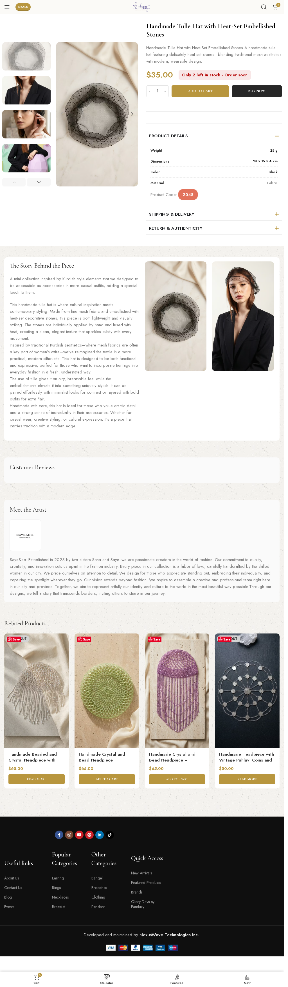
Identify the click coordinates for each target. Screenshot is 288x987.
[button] (62, 114)
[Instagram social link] (69, 835)
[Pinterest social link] (89, 835)
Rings (56, 887)
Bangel (97, 878)
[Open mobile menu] (7, 7)
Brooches (99, 887)
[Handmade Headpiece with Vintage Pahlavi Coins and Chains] (247, 690)
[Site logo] (142, 6)
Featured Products (146, 882)
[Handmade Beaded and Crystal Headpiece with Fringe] (36, 690)
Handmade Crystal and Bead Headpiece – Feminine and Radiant (172, 760)
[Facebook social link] (59, 835)
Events (9, 907)
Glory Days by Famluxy (142, 904)
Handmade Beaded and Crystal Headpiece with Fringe (32, 760)
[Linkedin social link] (99, 835)
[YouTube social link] (79, 835)
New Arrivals (141, 873)
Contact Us (13, 887)
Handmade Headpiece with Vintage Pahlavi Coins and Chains (246, 760)
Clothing (98, 897)
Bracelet (58, 907)
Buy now (256, 91)
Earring (58, 878)
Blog (8, 897)
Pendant (98, 907)
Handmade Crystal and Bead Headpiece (102, 757)
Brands (136, 892)
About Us (11, 878)
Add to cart (200, 91)
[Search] (263, 7)
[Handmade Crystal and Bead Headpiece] (107, 690)
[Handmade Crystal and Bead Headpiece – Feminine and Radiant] (177, 690)
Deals (23, 6)
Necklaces (60, 897)
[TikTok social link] (109, 835)
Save (16, 639)
